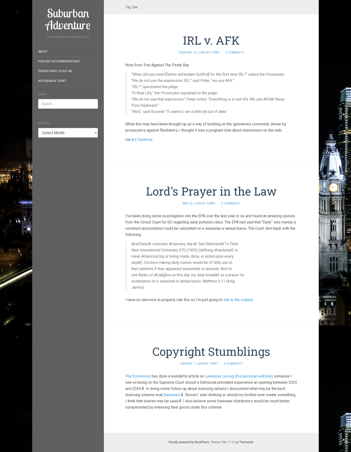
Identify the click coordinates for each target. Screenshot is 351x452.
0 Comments (235, 52)
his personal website (254, 376)
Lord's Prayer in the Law (211, 191)
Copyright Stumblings (211, 351)
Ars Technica (141, 139)
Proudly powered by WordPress (189, 442)
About (43, 51)
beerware (172, 395)
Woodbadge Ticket (52, 81)
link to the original (238, 300)
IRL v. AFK (211, 40)
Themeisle (246, 442)
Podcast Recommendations (59, 61)
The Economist (137, 376)
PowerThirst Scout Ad (55, 71)
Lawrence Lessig (219, 376)
